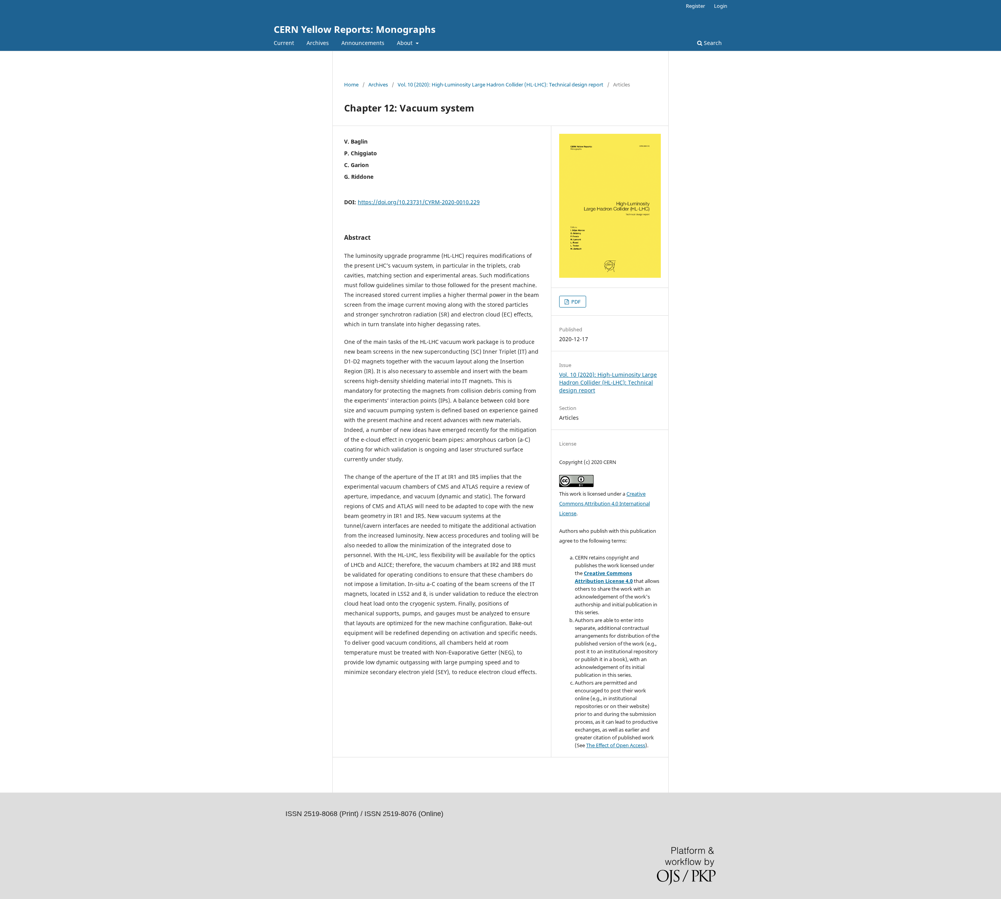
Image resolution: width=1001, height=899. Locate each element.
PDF (575, 301)
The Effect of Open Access (615, 745)
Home (351, 84)
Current (284, 43)
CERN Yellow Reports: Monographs (355, 29)
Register (695, 5)
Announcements (362, 43)
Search (712, 43)
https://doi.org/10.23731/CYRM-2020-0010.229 (419, 202)
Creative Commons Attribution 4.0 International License (604, 503)
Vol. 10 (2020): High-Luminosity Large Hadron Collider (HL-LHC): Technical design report (500, 84)
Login (720, 5)
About (405, 43)
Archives (318, 43)
